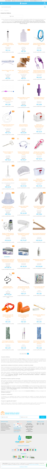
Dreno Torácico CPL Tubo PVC (8, 71)
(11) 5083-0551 (18, 0)
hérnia (43, 21)
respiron (27, 22)
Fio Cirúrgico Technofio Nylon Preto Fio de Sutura (8, 341)
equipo (30, 21)
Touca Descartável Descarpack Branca (23, 180)
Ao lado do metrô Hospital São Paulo (17, 429)
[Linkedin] (43, 424)
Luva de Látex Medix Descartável (23, 207)
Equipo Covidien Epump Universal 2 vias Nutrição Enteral (8, 234)
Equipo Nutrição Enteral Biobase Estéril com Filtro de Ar (39, 44)
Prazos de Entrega (5, 427)
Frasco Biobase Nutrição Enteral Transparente (23, 44)
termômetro (42, 22)
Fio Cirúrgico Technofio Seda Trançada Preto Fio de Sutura (39, 342)
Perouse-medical (16, 387)
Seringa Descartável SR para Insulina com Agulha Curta (23, 288)
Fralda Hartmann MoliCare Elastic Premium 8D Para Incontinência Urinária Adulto (8, 261)
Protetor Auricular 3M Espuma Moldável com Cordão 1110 (8, 316)
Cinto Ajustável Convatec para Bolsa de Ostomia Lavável (23, 234)
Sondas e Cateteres (5, 392)
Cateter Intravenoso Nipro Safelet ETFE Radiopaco (23, 341)
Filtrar (12, 16)
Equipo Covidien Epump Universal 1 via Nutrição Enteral (23, 153)
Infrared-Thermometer (28, 374)
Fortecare (40, 387)
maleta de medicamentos (7, 22)
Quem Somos (3, 423)
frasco (40, 21)
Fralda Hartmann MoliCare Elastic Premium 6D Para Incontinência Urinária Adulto (23, 261)
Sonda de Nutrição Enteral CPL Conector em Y (8, 125)
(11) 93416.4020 (26, 0)
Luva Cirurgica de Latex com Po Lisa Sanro (39, 287)
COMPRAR (10, 82)
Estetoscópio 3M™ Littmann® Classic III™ (8, 287)
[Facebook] (38, 424)
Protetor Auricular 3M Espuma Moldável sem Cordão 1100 (23, 316)
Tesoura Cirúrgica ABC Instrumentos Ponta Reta (8, 180)
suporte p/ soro (36, 22)
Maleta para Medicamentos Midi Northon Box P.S (39, 126)
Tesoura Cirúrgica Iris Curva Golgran (8, 152)
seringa (31, 22)
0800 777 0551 (39, 0)
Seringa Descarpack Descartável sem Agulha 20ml (8, 44)
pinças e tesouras (23, 23)
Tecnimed (10, 374)
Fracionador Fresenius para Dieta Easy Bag (39, 98)
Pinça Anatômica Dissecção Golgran (23, 125)
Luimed (20, 374)
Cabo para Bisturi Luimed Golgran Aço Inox (23, 98)
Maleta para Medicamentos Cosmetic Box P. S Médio (39, 180)
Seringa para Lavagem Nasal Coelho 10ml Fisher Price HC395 (39, 153)
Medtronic (43, 374)
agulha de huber (18, 21)
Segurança (3, 430)
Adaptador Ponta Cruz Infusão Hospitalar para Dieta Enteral (7, 98)
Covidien (36, 387)
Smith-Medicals (24, 387)
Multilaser (37, 374)
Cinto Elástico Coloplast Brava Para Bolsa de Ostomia (39, 207)
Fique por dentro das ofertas (12, 413)
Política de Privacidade (6, 426)
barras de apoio (25, 21)
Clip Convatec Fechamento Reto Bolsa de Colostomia (39, 234)
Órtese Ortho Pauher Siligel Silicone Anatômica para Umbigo (8, 207)
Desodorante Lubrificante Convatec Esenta (39, 260)
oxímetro (24, 22)
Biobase (31, 387)
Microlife (16, 374)
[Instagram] (40, 424)
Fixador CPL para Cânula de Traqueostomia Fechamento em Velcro (23, 71)
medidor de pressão (17, 22)
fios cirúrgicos (36, 21)
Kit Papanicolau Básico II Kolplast (39, 315)
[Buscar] (45, 7)
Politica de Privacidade (34, 464)
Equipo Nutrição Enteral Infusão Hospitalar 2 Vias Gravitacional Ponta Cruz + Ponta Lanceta (39, 72)
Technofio (9, 387)
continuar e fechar (24, 466)
